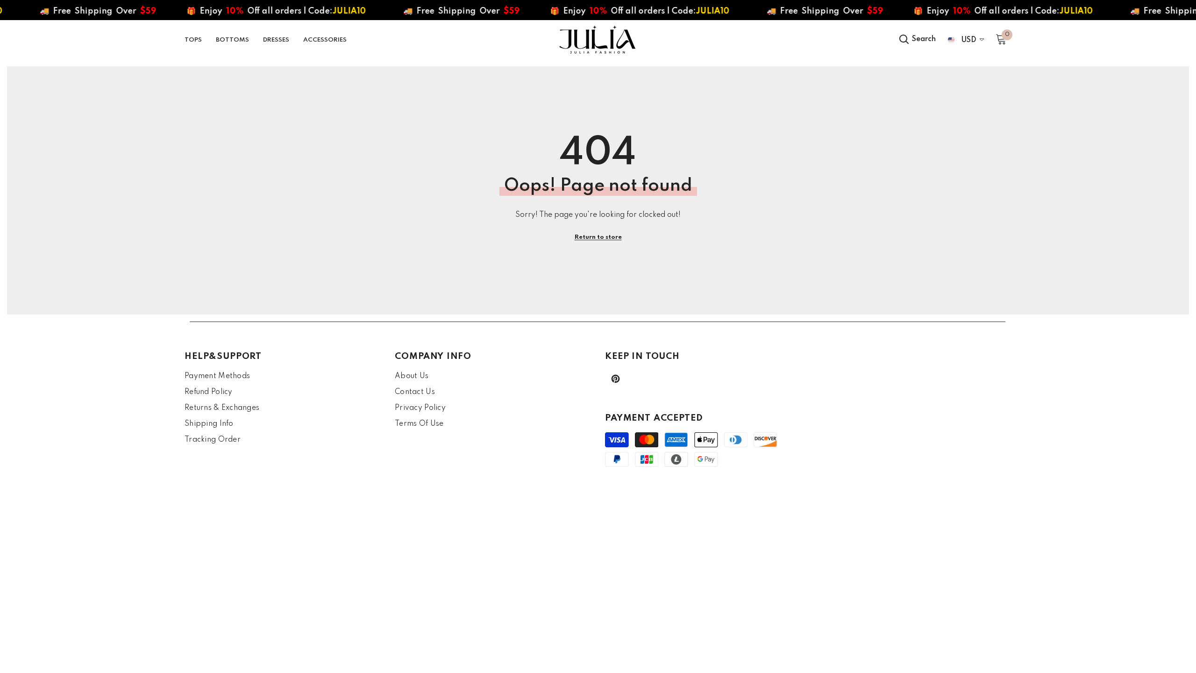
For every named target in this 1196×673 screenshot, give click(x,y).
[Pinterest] (615, 378)
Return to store (598, 237)
